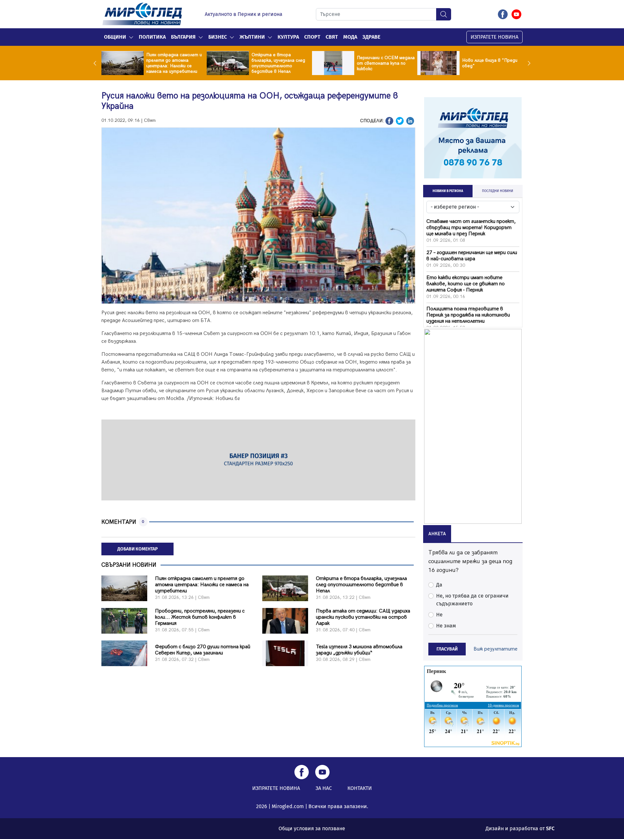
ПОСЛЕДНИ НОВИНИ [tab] (497, 191)
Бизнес (217, 37)
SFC (550, 828)
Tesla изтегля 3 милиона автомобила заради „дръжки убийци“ (359, 650)
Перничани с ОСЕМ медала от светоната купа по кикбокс (386, 63)
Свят (332, 37)
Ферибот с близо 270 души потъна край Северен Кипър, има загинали (202, 650)
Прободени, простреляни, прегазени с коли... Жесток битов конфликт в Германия (200, 617)
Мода (350, 37)
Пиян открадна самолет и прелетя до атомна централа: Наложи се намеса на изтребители (174, 63)
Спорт (312, 37)
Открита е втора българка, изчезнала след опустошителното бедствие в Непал (278, 63)
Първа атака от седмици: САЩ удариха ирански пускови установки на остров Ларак (363, 617)
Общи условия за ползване (312, 828)
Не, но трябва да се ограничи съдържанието (472, 600)
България (183, 37)
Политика (152, 37)
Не (439, 615)
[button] (131, 37)
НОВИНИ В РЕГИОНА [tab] (448, 191)
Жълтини (252, 37)
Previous (96, 63)
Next (527, 63)
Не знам (446, 626)
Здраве (371, 37)
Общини (115, 37)
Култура (288, 37)
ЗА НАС (324, 788)
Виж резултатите (495, 649)
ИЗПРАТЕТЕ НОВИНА (494, 37)
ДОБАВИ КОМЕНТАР (137, 549)
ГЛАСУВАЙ (447, 649)
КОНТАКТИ (359, 788)
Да (439, 585)
